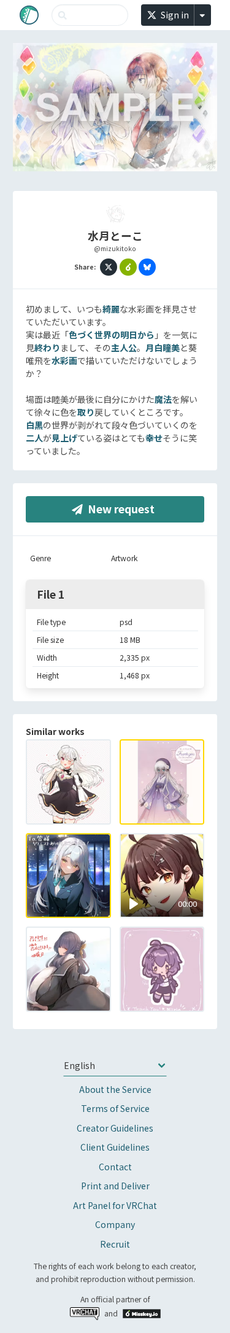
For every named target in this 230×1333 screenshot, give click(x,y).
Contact (115, 1166)
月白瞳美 (162, 347)
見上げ (64, 438)
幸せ (154, 438)
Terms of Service (115, 1108)
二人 (34, 438)
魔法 (163, 399)
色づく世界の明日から (112, 334)
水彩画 (64, 360)
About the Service (115, 1089)
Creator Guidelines (115, 1128)
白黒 (34, 425)
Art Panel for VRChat (115, 1205)
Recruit (115, 1244)
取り (85, 412)
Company (115, 1224)
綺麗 (111, 309)
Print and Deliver (115, 1185)
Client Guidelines (115, 1147)
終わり (47, 347)
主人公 (124, 347)
